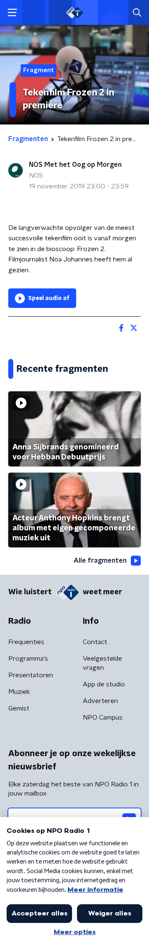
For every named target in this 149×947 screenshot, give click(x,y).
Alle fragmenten (100, 560)
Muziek (19, 691)
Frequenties (26, 642)
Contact (95, 642)
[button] (12, 12)
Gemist (18, 708)
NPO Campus (103, 717)
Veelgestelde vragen (102, 663)
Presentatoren (30, 675)
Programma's (28, 658)
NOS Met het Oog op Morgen (75, 164)
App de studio (104, 684)
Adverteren (100, 701)
